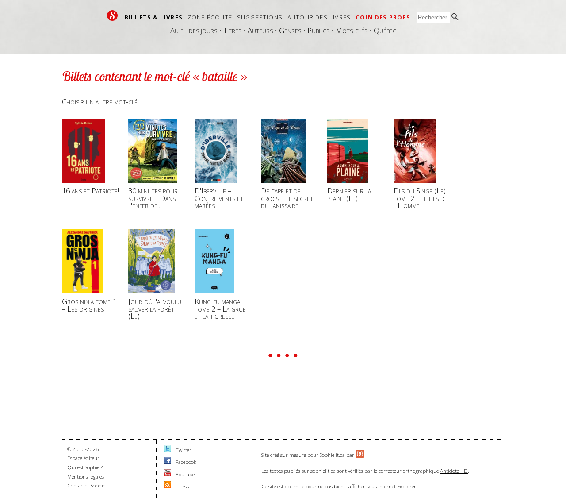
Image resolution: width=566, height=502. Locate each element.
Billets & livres (153, 17)
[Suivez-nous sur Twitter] (167, 450)
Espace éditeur (83, 458)
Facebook (186, 462)
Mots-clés (351, 30)
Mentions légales (85, 476)
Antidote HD (454, 470)
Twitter (183, 450)
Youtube (185, 474)
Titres (232, 30)
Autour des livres (319, 17)
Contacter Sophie (86, 485)
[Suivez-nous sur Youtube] (167, 474)
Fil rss (182, 486)
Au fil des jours (193, 30)
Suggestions (260, 17)
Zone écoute (209, 17)
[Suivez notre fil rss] (167, 486)
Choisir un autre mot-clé (100, 102)
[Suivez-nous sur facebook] (167, 462)
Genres (290, 30)
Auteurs (260, 30)
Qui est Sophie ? (85, 467)
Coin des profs (383, 17)
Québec (385, 30)
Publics (318, 30)
